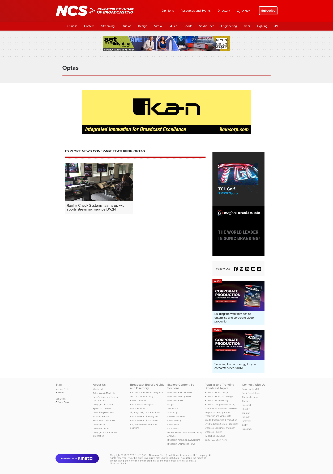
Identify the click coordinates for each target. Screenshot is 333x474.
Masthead (98, 389)
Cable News (173, 424)
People (170, 404)
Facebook (246, 405)
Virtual (158, 26)
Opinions (168, 10)
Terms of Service (101, 416)
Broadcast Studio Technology (219, 396)
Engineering (229, 26)
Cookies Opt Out (101, 428)
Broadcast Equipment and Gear (220, 428)
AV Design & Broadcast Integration (146, 392)
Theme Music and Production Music (222, 408)
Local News (173, 428)
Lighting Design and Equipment (145, 412)
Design (142, 26)
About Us (99, 384)
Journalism (172, 408)
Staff (59, 384)
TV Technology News (215, 436)
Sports (188, 26)
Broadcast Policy (175, 400)
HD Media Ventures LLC (184, 455)
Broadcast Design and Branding (220, 404)
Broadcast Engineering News (181, 444)
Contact (246, 401)
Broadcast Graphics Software (144, 420)
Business (71, 26)
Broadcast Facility (213, 432)
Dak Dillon (61, 398)
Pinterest (246, 421)
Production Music (138, 400)
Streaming (108, 26)
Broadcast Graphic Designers (144, 416)
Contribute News (250, 397)
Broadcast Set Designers (142, 404)
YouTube (246, 413)
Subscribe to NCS (250, 389)
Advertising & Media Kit (104, 393)
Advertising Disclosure (103, 412)
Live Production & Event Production (221, 424)
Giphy (244, 425)
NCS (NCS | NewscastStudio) (152, 455)
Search (245, 11)
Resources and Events (196, 10)
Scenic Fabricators (139, 408)
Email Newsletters (250, 393)
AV (276, 26)
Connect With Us (253, 384)
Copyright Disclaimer (103, 404)
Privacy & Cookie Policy (104, 420)
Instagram (247, 429)
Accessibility (99, 424)
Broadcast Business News (179, 392)
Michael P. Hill (62, 389)
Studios (126, 26)
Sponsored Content (102, 408)
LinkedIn (246, 417)
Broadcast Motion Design (217, 400)
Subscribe (268, 10)
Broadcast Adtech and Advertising (183, 440)
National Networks (176, 416)
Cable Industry (174, 420)
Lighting (262, 26)
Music (173, 26)
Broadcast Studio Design (216, 392)
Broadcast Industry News (179, 396)
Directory (223, 10)
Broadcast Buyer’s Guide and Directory (147, 386)
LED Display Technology (141, 396)
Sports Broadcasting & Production (221, 420)
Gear (247, 26)
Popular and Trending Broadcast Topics (219, 386)
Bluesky (246, 409)
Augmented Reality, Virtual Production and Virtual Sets (218, 414)
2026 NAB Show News (216, 440)
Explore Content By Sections (180, 386)
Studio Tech (206, 26)
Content (89, 26)
